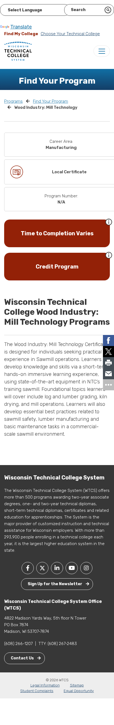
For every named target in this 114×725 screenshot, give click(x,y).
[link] (108, 340)
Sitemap (77, 685)
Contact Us (23, 658)
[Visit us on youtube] (72, 568)
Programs (13, 101)
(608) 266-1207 (18, 643)
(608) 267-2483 (62, 643)
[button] (108, 221)
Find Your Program (50, 101)
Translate (21, 27)
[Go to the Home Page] (18, 51)
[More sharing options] (108, 384)
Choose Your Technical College (70, 33)
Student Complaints (36, 691)
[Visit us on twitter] (42, 568)
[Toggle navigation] (102, 51)
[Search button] (108, 10)
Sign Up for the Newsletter (55, 584)
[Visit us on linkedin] (57, 568)
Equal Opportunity (79, 691)
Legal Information (45, 685)
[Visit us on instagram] (86, 568)
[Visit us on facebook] (28, 568)
